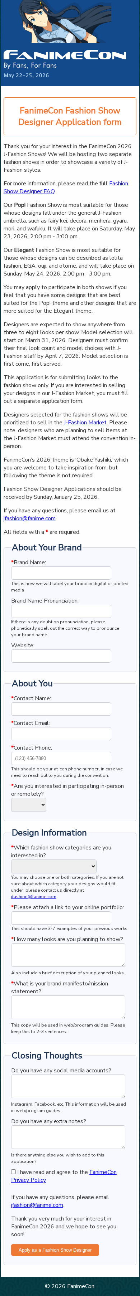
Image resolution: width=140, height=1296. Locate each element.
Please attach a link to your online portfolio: (67, 907)
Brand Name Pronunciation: (45, 601)
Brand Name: (28, 562)
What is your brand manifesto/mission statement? (59, 987)
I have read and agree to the (64, 1176)
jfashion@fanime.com (30, 518)
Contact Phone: (31, 748)
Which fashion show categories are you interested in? (61, 851)
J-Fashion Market (85, 423)
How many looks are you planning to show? (67, 939)
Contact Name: (31, 698)
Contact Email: (30, 723)
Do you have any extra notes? (48, 1121)
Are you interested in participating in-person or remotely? (67, 790)
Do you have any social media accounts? (61, 1071)
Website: (22, 645)
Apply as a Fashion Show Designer (55, 1250)
